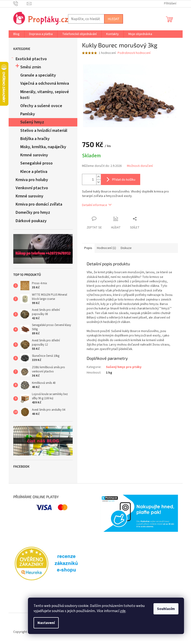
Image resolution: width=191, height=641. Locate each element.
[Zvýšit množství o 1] (98, 176)
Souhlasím (166, 608)
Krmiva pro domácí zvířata (39, 204)
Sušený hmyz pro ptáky (123, 367)
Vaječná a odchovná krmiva (44, 83)
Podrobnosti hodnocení (134, 53)
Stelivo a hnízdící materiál (43, 130)
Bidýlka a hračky (35, 139)
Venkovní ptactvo (32, 188)
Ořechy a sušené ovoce (41, 106)
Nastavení (46, 622)
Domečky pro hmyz (33, 212)
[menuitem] (16, 34)
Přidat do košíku (123, 179)
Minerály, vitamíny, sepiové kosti (44, 95)
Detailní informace (94, 205)
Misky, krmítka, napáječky (43, 147)
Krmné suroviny (34, 155)
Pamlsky (27, 114)
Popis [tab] (88, 248)
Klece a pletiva (33, 172)
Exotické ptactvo (31, 59)
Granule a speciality (38, 75)
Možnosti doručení (140, 166)
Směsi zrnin (30, 67)
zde (123, 610)
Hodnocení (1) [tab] (106, 248)
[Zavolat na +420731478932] (20, 3)
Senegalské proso (36, 163)
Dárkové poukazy (31, 221)
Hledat (113, 19)
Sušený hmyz (32, 122)
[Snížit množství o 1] (98, 182)
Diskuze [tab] (126, 248)
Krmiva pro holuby (32, 180)
